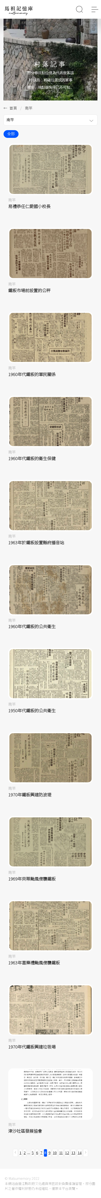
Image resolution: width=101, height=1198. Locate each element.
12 (67, 1153)
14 (80, 1153)
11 (61, 1153)
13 (73, 1153)
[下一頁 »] (85, 1152)
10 (55, 1153)
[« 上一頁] (15, 1152)
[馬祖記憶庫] (19, 14)
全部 (11, 134)
